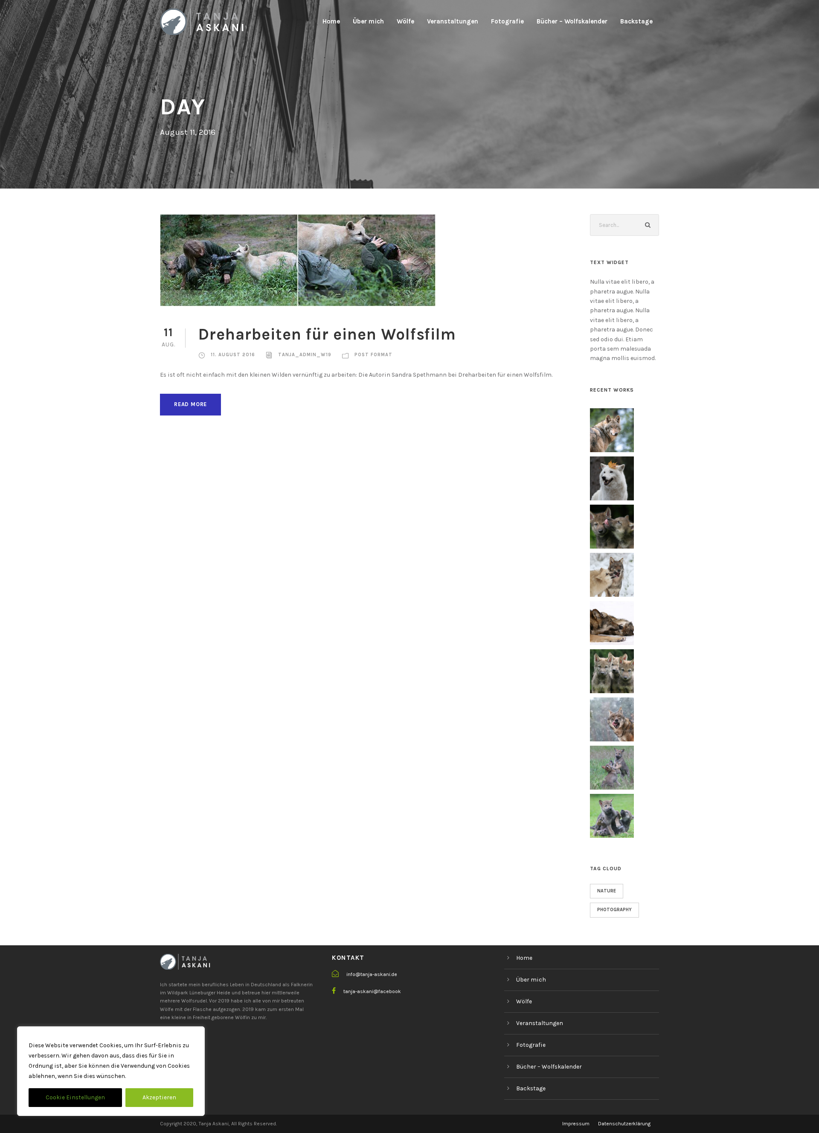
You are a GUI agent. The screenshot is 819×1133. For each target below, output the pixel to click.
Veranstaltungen (452, 21)
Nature (606, 891)
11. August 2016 (233, 354)
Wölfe (405, 21)
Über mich (368, 21)
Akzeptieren (159, 1097)
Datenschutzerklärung (624, 1124)
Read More (190, 404)
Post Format (373, 354)
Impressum (576, 1124)
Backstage (636, 21)
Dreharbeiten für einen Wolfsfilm (327, 334)
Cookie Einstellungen (75, 1097)
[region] (111, 1071)
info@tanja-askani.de (371, 974)
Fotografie (507, 21)
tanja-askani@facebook (372, 991)
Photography (614, 909)
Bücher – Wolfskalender (572, 21)
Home (331, 21)
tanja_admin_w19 (304, 354)
